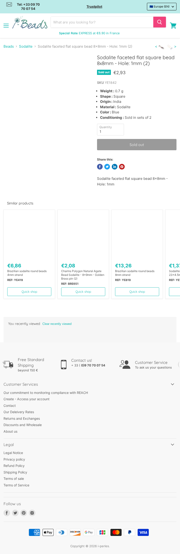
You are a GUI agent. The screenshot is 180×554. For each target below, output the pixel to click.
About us (10, 431)
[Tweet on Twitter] (107, 166)
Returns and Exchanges (22, 418)
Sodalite (26, 46)
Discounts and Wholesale (23, 425)
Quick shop (29, 291)
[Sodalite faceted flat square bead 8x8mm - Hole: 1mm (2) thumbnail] (10, 65)
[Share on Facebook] (100, 166)
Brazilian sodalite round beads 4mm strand (27, 273)
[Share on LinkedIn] (114, 166)
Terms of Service (16, 485)
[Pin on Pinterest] (122, 166)
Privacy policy (14, 459)
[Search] (159, 22)
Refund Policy (14, 466)
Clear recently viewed (56, 324)
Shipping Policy (15, 472)
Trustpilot (94, 6)
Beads (9, 46)
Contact (10, 406)
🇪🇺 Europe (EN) (159, 6)
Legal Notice (13, 453)
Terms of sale (14, 479)
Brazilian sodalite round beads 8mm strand (134, 273)
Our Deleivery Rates (19, 412)
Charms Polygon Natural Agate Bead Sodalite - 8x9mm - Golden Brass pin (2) (82, 274)
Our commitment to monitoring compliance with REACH (46, 393)
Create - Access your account (26, 399)
